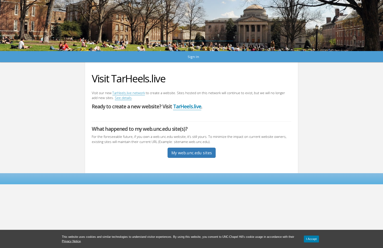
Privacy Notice (71, 241)
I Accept (311, 239)
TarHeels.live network (128, 93)
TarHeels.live (187, 106)
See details (123, 97)
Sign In (193, 56)
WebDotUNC (191, 23)
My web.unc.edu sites (191, 152)
